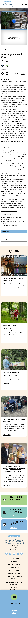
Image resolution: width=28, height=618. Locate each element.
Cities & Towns (14, 564)
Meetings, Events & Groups (14, 577)
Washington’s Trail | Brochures (9, 211)
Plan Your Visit (14, 573)
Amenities (5, 231)
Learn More (14, 610)
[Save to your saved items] (2, 65)
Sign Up (12, 503)
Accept (14, 612)
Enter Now (13, 527)
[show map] (7, 65)
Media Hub (14, 585)
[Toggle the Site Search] (23, 4)
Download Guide (7, 219)
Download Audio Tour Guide (10, 225)
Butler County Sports (14, 582)
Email (23, 73)
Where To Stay (14, 570)
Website (15, 73)
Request (12, 515)
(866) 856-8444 (5, 69)
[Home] (8, 4)
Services (14, 587)
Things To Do (14, 558)
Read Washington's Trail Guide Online (12, 217)
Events (14, 561)
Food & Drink (14, 567)
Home (5, 49)
